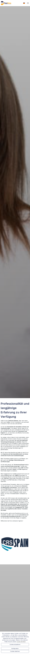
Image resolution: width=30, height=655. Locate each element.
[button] (24, 3)
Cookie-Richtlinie (21, 641)
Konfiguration (15, 648)
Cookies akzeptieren (15, 644)
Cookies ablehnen (15, 651)
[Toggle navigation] (27, 3)
